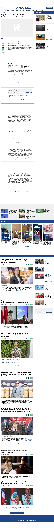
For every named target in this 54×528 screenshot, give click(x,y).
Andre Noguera (4, 338)
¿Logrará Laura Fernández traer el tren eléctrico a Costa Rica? (26, 242)
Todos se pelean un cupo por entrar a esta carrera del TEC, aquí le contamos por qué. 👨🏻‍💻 (37, 242)
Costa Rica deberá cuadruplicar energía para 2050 (27, 66)
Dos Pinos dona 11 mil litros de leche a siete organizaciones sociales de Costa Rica (30, 211)
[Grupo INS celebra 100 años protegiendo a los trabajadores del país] (40, 46)
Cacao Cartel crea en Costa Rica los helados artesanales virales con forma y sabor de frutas (30, 216)
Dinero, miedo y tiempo (12, 214)
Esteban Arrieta (4, 264)
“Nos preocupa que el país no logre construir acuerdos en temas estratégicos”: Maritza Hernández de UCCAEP (15, 261)
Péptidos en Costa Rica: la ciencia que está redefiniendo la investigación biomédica (48, 288)
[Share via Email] (3, 50)
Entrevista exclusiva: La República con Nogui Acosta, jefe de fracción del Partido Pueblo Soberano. (16, 243)
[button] (49, 8)
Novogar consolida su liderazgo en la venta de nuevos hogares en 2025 (48, 269)
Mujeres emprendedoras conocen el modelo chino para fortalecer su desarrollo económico (15, 301)
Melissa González (4, 304)
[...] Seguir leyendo (17, 290)
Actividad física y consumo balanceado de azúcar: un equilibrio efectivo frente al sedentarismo (14, 335)
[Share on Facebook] (3, 45)
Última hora (48, 15)
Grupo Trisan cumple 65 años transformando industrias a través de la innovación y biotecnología (48, 262)
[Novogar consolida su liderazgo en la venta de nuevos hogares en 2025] (39, 269)
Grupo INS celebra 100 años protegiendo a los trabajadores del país (49, 46)
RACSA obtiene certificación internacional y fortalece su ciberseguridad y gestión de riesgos (49, 37)
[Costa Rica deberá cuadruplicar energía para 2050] (22, 66)
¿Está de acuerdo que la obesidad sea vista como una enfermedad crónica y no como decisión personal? (47, 243)
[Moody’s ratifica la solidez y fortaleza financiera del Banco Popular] (40, 28)
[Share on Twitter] (3, 47)
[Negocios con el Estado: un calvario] (17, 28)
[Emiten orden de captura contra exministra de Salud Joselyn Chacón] (17, 465)
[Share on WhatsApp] (3, 49)
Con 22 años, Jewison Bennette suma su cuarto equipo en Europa (47, 210)
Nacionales (4, 12)
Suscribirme (29, 92)
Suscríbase (37, 516)
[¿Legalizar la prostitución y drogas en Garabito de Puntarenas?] (6, 232)
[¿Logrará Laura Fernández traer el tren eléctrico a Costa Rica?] (27, 232)
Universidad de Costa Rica (22, 326)
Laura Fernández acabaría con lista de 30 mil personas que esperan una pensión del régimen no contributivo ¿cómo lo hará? (49, 19)
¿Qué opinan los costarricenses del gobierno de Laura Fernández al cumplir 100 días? (16, 482)
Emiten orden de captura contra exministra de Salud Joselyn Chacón (15, 451)
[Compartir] (3, 52)
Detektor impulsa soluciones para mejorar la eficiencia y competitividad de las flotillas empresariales (48, 296)
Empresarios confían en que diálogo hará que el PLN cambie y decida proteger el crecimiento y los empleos (16, 374)
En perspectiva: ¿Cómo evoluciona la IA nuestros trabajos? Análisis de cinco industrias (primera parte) (13, 211)
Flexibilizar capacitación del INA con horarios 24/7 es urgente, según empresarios (15, 66)
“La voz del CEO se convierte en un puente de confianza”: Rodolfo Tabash (48, 303)
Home (2, 12)
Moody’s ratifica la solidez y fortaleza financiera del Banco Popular (49, 28)
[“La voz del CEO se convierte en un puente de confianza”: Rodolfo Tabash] (39, 302)
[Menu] (2, 7)
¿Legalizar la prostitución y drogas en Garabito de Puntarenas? (5, 242)
